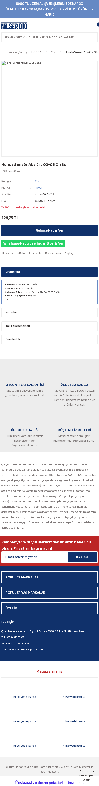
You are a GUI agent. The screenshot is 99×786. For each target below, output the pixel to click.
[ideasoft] (24, 782)
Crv (37, 181)
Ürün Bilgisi (13, 271)
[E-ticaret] (49, 783)
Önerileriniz (13, 339)
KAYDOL (82, 557)
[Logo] (14, 26)
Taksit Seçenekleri (18, 326)
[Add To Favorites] (13, 253)
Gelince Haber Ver (49, 230)
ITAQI (38, 187)
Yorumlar (11, 312)
